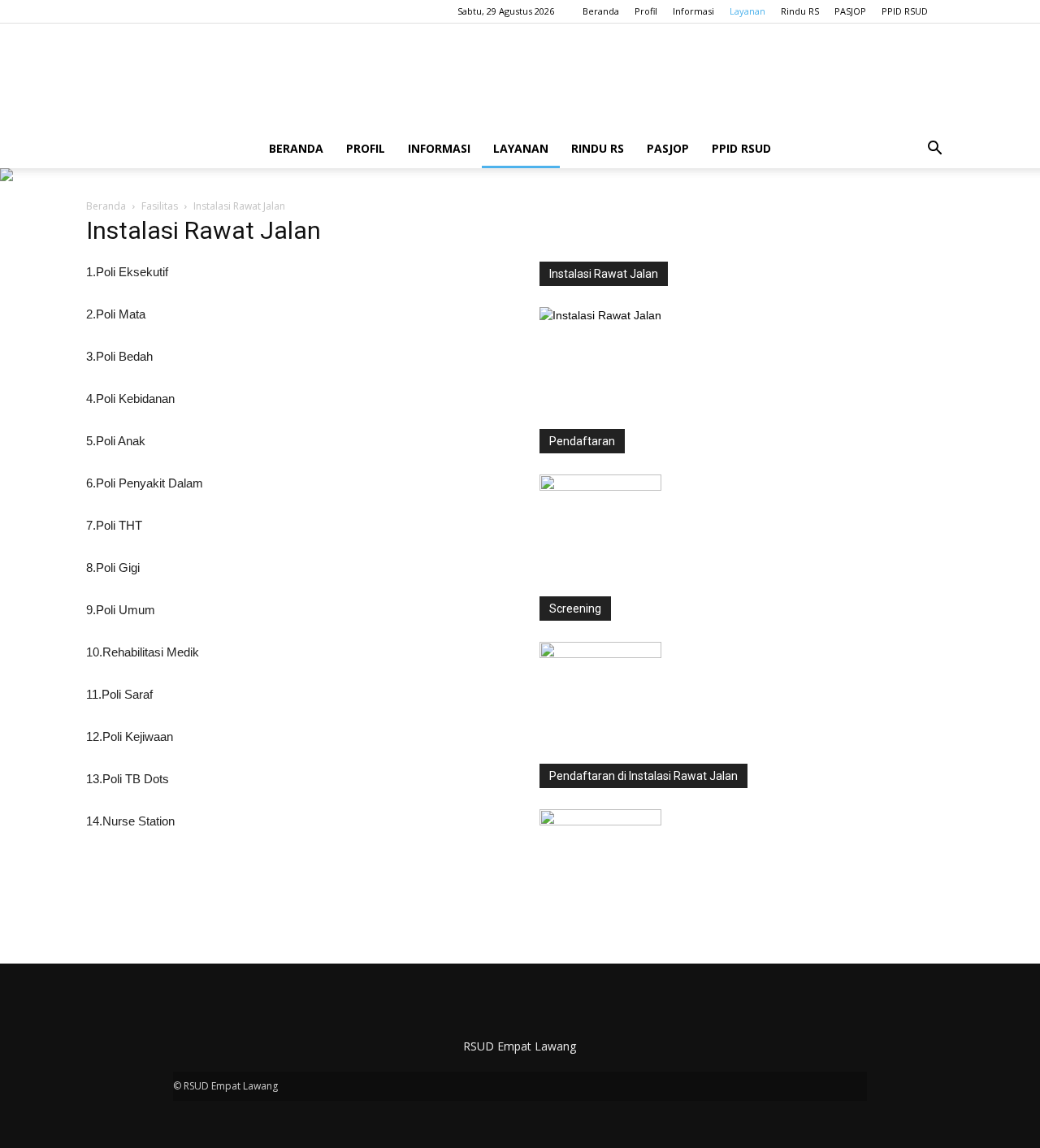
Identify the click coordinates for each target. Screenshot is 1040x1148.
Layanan (747, 11)
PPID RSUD (905, 11)
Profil (646, 11)
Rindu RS (800, 11)
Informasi (693, 11)
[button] (934, 148)
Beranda (601, 11)
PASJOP (850, 11)
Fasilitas (159, 206)
